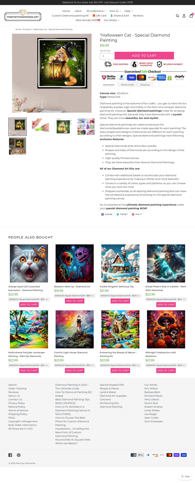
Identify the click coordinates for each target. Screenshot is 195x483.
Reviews (13, 392)
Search (12, 384)
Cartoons (105, 399)
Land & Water (108, 392)
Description (109, 84)
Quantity (105, 50)
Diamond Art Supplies (113, 395)
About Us (14, 395)
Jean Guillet (151, 417)
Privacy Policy (16, 403)
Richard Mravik (153, 395)
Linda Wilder (152, 410)
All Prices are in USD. (20, 428)
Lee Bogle (150, 414)
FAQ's (11, 417)
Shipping (145, 84)
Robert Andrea (153, 406)
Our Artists (150, 384)
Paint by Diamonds (25, 463)
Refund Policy (16, 406)
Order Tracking (17, 388)
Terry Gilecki (151, 399)
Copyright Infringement (23, 421)
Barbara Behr (152, 392)
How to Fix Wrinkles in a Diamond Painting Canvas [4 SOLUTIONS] (72, 410)
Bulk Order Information (22, 425)
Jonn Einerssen (153, 421)
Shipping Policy (17, 414)
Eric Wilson (151, 388)
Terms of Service (18, 410)
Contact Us (15, 399)
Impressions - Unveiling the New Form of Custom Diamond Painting (72, 432)
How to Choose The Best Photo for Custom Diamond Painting (72, 421)
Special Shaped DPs (112, 384)
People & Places (109, 388)
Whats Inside (127, 84)
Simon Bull (151, 403)
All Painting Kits (109, 403)
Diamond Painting (111, 406)
